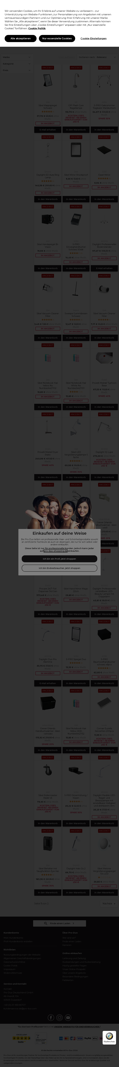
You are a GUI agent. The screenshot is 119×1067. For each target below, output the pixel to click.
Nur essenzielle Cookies (57, 38)
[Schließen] (114, 4)
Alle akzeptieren (21, 38)
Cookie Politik (37, 28)
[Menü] (114, 1032)
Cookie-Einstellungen (94, 38)
